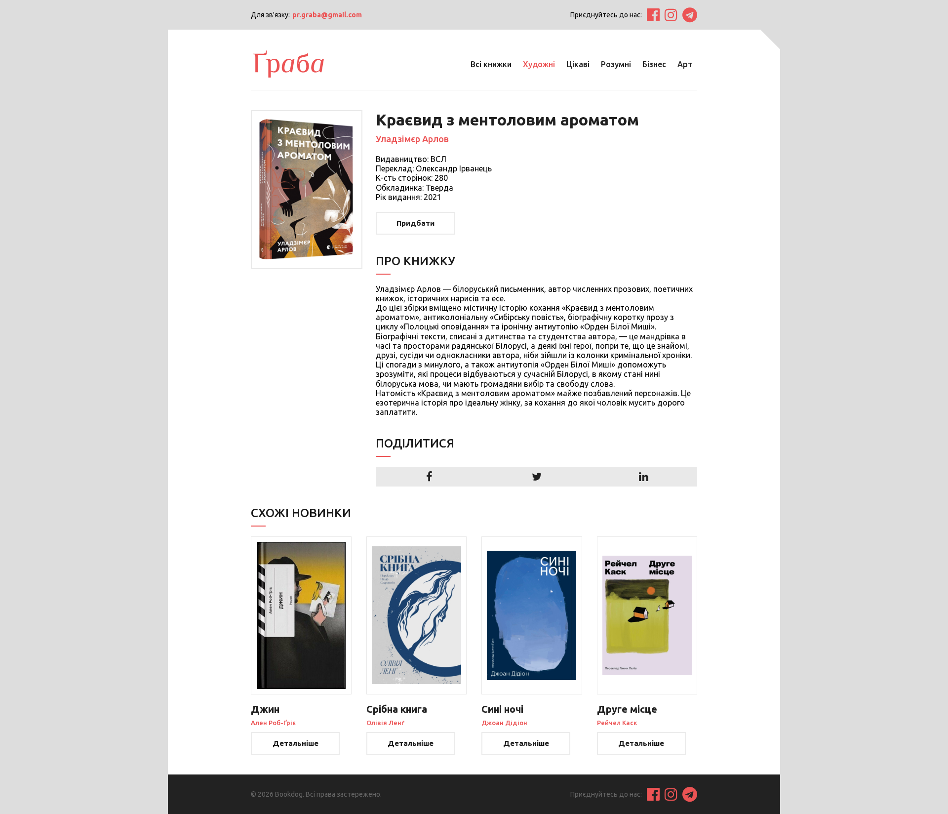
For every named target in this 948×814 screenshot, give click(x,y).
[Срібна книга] (416, 615)
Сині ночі (502, 709)
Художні (539, 64)
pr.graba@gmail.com (327, 14)
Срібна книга (396, 709)
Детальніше (295, 743)
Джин (265, 709)
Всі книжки (491, 64)
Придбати (415, 223)
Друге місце (627, 709)
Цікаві (578, 64)
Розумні (616, 64)
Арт (684, 64)
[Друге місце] (647, 615)
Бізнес (654, 64)
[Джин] (301, 615)
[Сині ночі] (531, 615)
